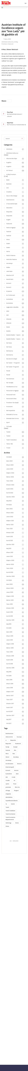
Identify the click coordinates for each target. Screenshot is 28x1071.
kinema (19, 763)
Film (15, 750)
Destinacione (9, 733)
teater (13, 804)
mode (13, 777)
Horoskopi (8, 760)
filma (7, 753)
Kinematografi (10, 767)
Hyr (25, 3)
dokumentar (9, 737)
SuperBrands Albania (12, 800)
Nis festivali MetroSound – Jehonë (15, 115)
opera (7, 784)
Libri (7, 777)
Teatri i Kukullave (10, 810)
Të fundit (9, 426)
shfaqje (8, 790)
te (6, 804)
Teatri (7, 807)
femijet (15, 747)
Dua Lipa (19, 737)
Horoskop (16, 757)
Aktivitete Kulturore (7, 42)
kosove (16, 770)
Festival (8, 750)
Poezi (14, 784)
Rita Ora (17, 787)
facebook (18, 743)
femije (7, 747)
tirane (7, 826)
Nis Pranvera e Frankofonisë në (16, 125)
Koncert (8, 770)
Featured (10, 44)
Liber (17, 774)
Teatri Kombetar (10, 814)
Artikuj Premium (11, 174)
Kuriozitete (9, 774)
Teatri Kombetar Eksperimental (10, 818)
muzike (8, 780)
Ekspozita (13, 740)
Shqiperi (16, 790)
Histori (7, 757)
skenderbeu (9, 797)
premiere (8, 787)
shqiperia (8, 794)
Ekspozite (8, 743)
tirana (17, 823)
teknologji (8, 823)
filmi (14, 753)
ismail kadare (9, 763)
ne (14, 780)
